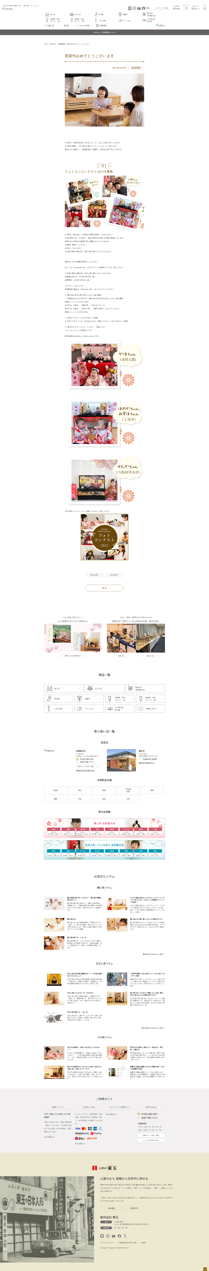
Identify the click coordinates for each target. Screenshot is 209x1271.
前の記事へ (94, 575)
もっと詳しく (49, 1136)
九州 (128, 799)
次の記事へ (114, 575)
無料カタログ (151, 708)
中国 (79, 799)
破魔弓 (125, 14)
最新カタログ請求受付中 (73, 656)
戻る (104, 588)
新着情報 (136, 68)
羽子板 (101, 14)
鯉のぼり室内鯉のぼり (152, 14)
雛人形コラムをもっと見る (153, 954)
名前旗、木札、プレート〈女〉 (55, 20)
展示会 (66, 25)
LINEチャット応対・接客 (85, 766)
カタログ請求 (84, 25)
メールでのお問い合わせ (151, 1140)
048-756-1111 (87, 761)
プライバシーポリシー (107, 1242)
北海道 (55, 790)
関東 (104, 790)
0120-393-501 (87, 759)
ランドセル (127, 20)
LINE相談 (103, 25)
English (143, 1242)
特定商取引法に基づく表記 (128, 1242)
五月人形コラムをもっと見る (152, 1027)
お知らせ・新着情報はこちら (104, 32)
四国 (104, 799)
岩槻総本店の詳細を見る (85, 770)
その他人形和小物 (151, 20)
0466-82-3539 (150, 759)
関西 (55, 799)
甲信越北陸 (128, 790)
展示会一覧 (150, 656)
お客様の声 (134, 1208)
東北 (79, 790)
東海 (152, 790)
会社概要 (111, 1208)
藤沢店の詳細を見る (146, 763)
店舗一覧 (50, 25)
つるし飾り (103, 20)
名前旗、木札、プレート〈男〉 (80, 20)
